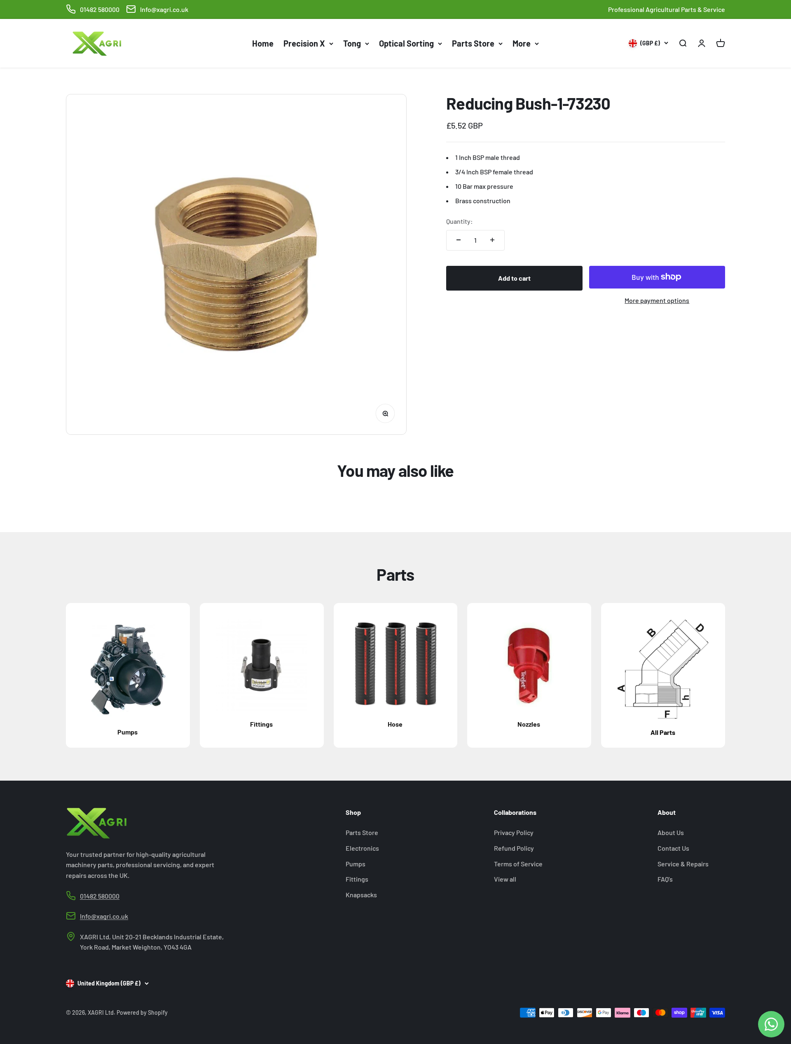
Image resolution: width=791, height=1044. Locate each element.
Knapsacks (361, 895)
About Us (671, 832)
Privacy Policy (514, 832)
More (522, 43)
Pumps (355, 864)
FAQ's (665, 879)
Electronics (362, 848)
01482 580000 (99, 9)
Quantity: (459, 221)
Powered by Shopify (142, 1012)
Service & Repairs (683, 864)
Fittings (357, 879)
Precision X (304, 43)
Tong (352, 43)
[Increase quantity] (492, 240)
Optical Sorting (406, 43)
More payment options (657, 300)
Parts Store (473, 43)
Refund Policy (514, 848)
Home (263, 43)
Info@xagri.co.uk (164, 9)
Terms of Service (518, 864)
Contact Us (673, 848)
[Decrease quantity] (458, 240)
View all (505, 879)
